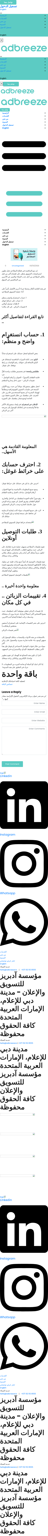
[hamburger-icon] (1, 56)
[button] (24, 179)
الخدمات (3, 18)
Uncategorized (18, 266)
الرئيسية (3, 15)
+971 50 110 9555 (28, 969)
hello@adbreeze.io (8, 969)
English (3, 9)
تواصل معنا (8, 2)
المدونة (2, 24)
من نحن (3, 21)
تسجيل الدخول (8, 6)
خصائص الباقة (7, 684)
